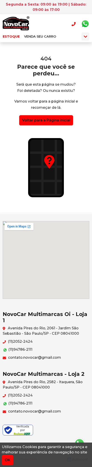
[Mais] (85, 36)
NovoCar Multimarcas (16, 24)
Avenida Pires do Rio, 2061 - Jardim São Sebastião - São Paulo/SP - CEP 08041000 (41, 331)
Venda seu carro (40, 36)
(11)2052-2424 (20, 341)
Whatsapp (85, 23)
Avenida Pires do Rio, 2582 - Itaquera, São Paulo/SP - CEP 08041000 (43, 384)
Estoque (11, 36)
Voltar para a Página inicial (46, 120)
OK (7, 460)
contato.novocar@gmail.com (34, 357)
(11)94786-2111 (19, 349)
